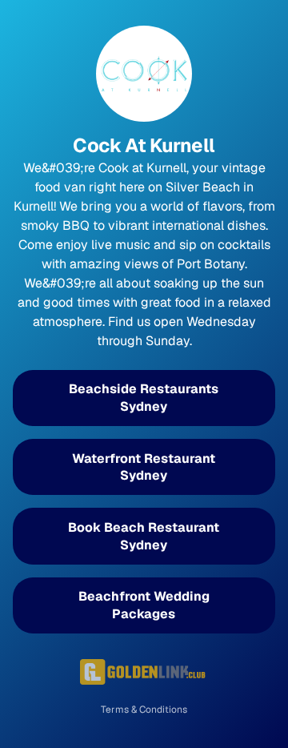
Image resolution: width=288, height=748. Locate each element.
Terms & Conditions (144, 709)
